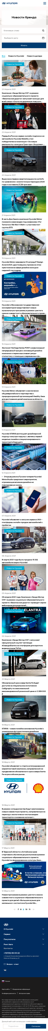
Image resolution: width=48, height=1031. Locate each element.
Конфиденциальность (9, 993)
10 (26, 909)
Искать (24, 45)
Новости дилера (34, 56)
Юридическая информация (21, 989)
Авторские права (24, 993)
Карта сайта (6, 989)
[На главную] (9, 3)
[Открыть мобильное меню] (44, 3)
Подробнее (13, 1026)
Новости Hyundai (16, 56)
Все (3, 56)
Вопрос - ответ (13, 964)
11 (29, 909)
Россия (7, 981)
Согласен (36, 1026)
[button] (6, 924)
